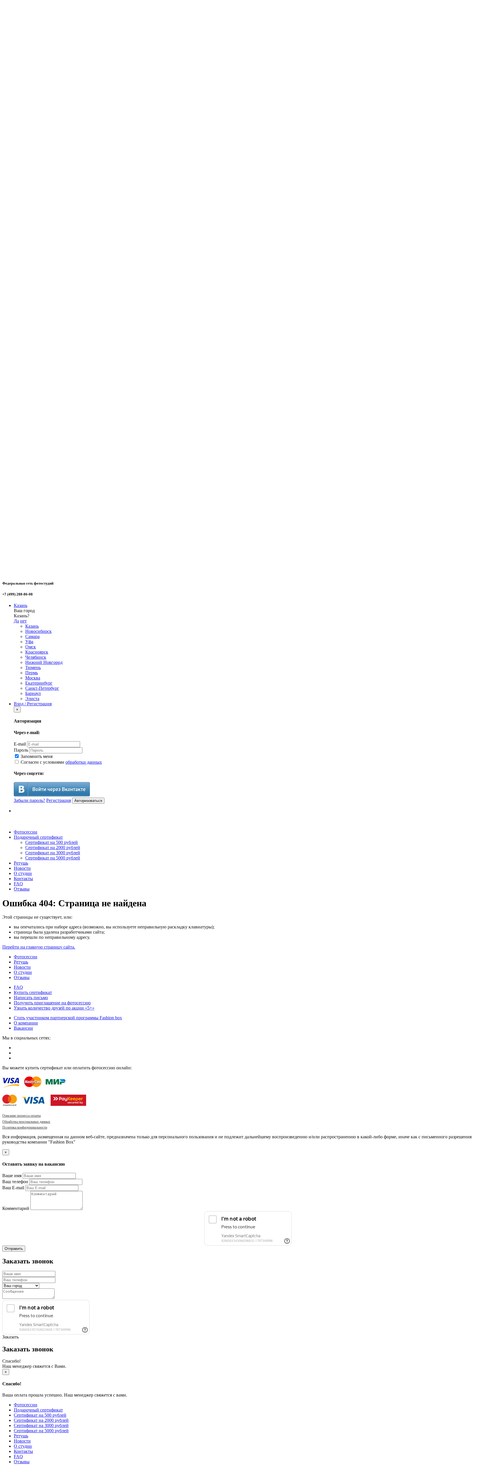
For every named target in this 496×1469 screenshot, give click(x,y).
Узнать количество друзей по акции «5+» (54, 1007)
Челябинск (35, 657)
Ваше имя (12, 1175)
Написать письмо (31, 997)
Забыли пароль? (29, 800)
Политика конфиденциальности (24, 1127)
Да (16, 620)
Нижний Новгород (44, 662)
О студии (23, 873)
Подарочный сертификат (38, 837)
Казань (20, 605)
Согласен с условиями (61, 762)
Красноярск (36, 652)
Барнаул (33, 693)
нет (23, 620)
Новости (22, 868)
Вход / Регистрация (33, 703)
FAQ (18, 883)
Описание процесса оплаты (21, 1116)
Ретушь (21, 863)
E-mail (20, 744)
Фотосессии (25, 832)
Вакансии (23, 1028)
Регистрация (58, 800)
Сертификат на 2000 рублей (52, 847)
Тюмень (33, 667)
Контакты (23, 878)
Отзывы (22, 888)
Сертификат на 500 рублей (51, 842)
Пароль (21, 750)
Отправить (14, 1248)
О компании (26, 1022)
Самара (32, 636)
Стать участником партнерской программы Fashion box (68, 1017)
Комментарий (15, 1208)
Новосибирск (38, 631)
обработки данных (83, 762)
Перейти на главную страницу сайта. (38, 947)
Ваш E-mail (13, 1187)
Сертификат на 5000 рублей (52, 857)
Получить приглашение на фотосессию (52, 1002)
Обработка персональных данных (26, 1122)
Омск (30, 646)
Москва (32, 677)
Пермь (31, 672)
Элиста (32, 698)
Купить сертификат (33, 992)
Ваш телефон (15, 1181)
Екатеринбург (39, 683)
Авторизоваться (88, 800)
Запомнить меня (36, 756)
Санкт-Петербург (42, 688)
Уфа (29, 641)
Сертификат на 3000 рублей (52, 852)
